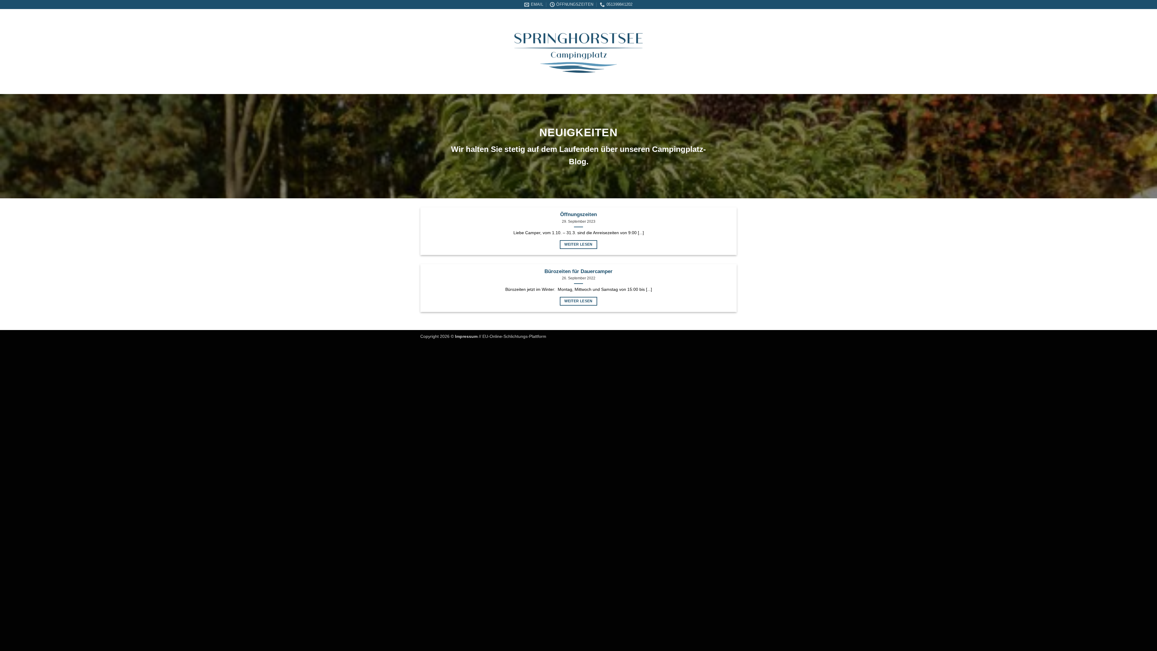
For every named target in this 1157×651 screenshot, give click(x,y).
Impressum (466, 336)
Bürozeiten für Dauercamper (578, 271)
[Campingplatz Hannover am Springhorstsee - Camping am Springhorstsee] (578, 51)
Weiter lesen (578, 244)
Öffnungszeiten (578, 214)
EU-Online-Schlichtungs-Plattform (514, 336)
